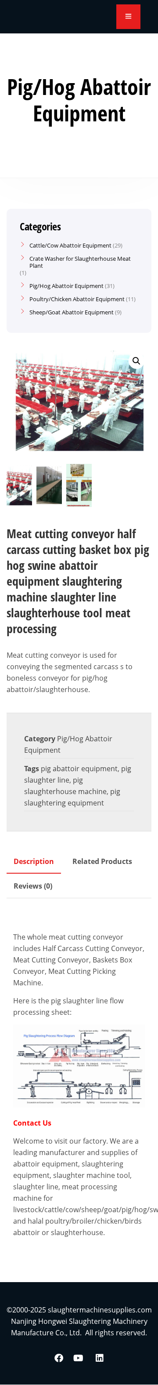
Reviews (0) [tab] (33, 886)
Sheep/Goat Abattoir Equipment (71, 312)
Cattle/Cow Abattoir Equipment (70, 245)
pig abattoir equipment (79, 768)
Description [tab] (34, 861)
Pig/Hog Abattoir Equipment (66, 285)
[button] (136, 361)
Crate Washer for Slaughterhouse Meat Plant (80, 262)
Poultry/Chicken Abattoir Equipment (77, 299)
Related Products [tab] (102, 861)
